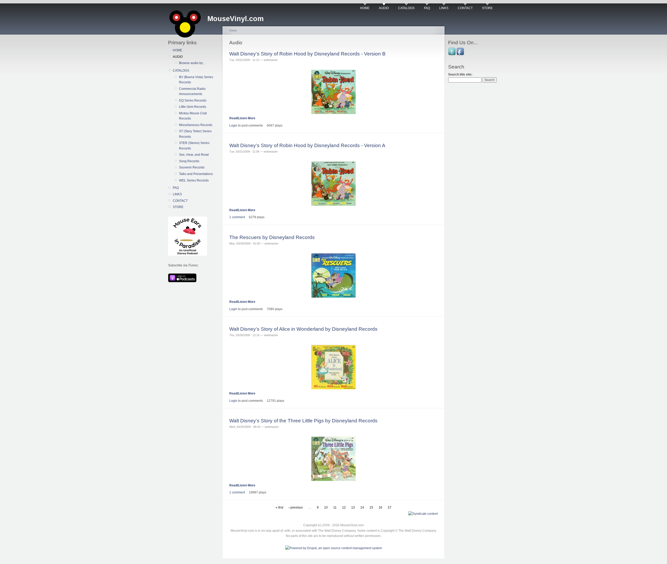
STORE (487, 8)
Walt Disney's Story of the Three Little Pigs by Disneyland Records (303, 420)
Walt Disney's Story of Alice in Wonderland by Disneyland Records (303, 329)
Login (233, 125)
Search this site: (460, 74)
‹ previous (296, 507)
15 (371, 507)
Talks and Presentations (196, 174)
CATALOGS (406, 8)
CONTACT (465, 8)
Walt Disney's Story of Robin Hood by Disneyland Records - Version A (307, 145)
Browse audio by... (192, 63)
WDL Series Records (194, 180)
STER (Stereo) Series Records (194, 145)
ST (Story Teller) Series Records (195, 133)
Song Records (189, 161)
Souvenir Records (192, 167)
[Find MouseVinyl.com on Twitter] (452, 55)
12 (344, 507)
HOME (364, 8)
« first (279, 507)
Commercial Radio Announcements (192, 91)
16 (380, 507)
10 (326, 507)
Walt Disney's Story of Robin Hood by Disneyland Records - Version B (307, 54)
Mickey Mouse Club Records (193, 115)
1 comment (237, 217)
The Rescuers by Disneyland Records (272, 237)
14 (362, 507)
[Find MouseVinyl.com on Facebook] (460, 55)
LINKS (443, 8)
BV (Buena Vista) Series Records (196, 79)
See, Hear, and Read (194, 154)
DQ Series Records (192, 100)
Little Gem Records (192, 107)
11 (335, 507)
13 (353, 507)
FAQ (427, 8)
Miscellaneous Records (195, 125)
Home (233, 30)
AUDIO (384, 8)
